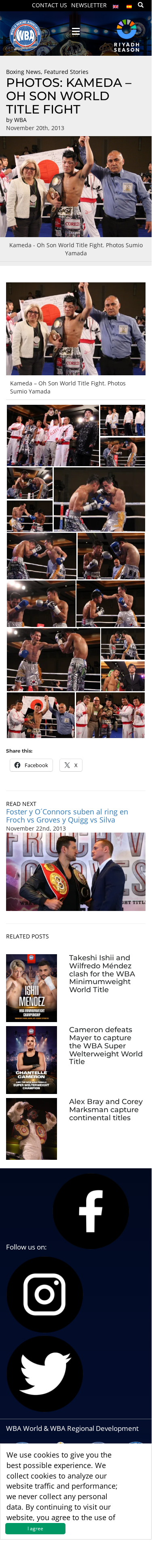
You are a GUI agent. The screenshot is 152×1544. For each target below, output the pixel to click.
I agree (35, 1528)
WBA (20, 120)
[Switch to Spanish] (129, 4)
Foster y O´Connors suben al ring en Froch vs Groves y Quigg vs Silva (67, 816)
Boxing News (23, 72)
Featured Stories (66, 72)
